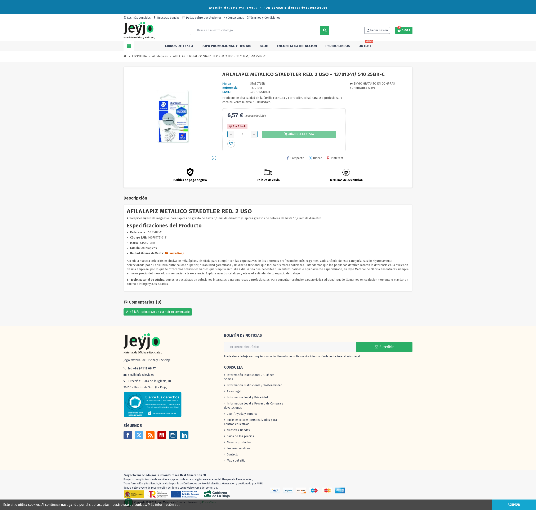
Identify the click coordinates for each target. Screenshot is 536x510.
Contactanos (235, 18)
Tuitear (317, 158)
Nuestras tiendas (166, 18)
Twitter (139, 435)
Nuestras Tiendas (238, 430)
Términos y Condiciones (263, 18)
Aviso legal (234, 391)
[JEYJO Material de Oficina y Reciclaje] (139, 30)
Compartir (297, 158)
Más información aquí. (165, 505)
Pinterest (337, 158)
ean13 (226, 92)
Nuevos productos (239, 442)
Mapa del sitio (236, 460)
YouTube (161, 435)
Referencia (229, 88)
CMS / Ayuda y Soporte (242, 414)
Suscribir (386, 347)
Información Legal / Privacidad (247, 397)
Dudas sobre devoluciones (203, 18)
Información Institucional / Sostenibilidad (254, 385)
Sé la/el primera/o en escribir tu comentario (158, 312)
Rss (150, 435)
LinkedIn (184, 435)
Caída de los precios (240, 436)
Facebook (128, 435)
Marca (226, 83)
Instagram (173, 435)
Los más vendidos (137, 18)
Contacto (232, 454)
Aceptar (514, 504)
